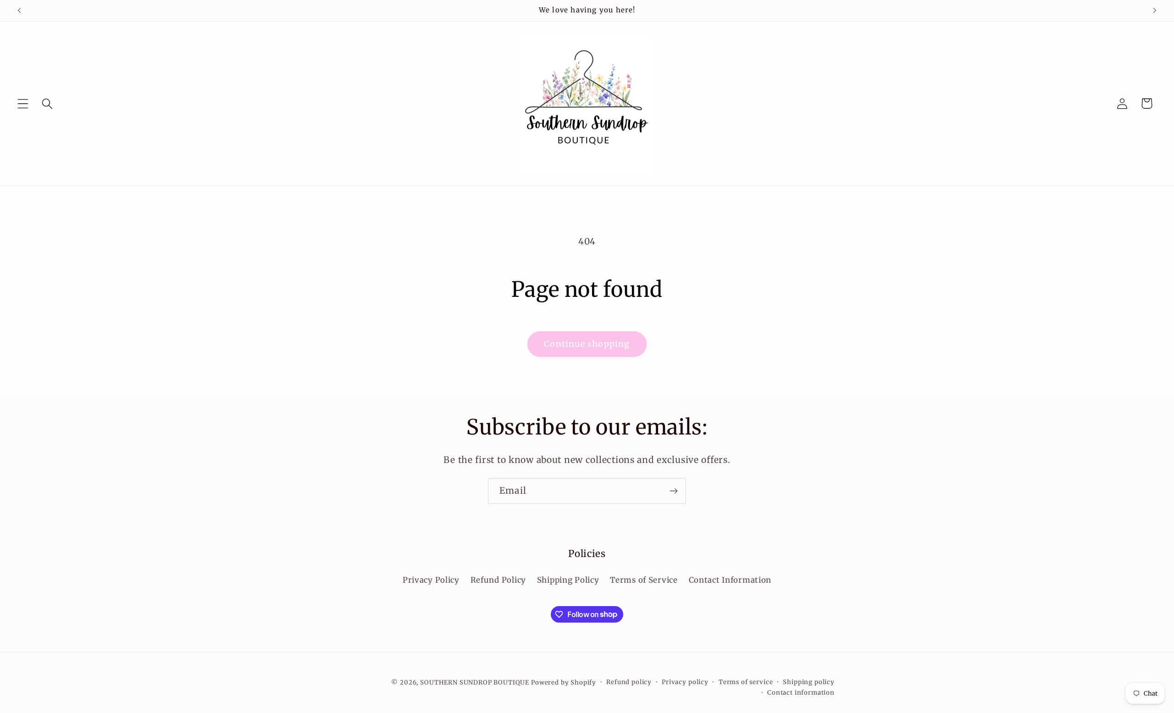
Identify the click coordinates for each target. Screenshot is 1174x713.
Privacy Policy (431, 580)
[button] (23, 103)
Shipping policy (809, 682)
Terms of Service (644, 580)
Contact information (801, 692)
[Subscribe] (673, 491)
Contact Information (730, 580)
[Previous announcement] (19, 10)
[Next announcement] (1155, 10)
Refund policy (629, 682)
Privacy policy (685, 682)
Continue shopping (587, 344)
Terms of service (746, 682)
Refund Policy (498, 580)
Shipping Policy (568, 580)
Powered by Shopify (563, 682)
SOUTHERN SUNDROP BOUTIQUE (474, 682)
